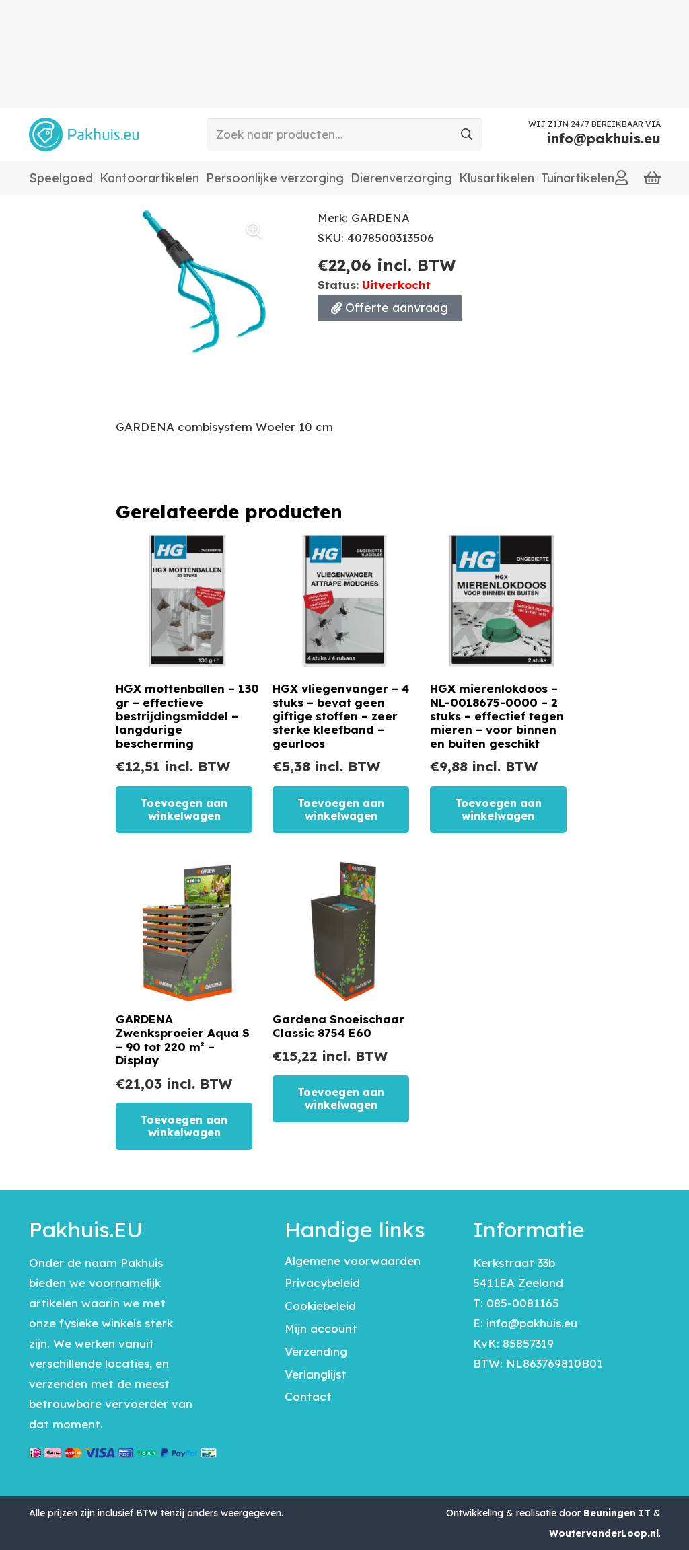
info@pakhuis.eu (531, 1323)
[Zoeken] (466, 134)
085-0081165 (522, 1303)
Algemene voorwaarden (353, 1260)
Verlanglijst (316, 1374)
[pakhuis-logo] (84, 134)
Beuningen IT (617, 1513)
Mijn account (321, 1328)
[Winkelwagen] (652, 178)
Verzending (316, 1351)
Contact (308, 1396)
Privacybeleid (322, 1283)
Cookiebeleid (320, 1306)
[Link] (621, 177)
